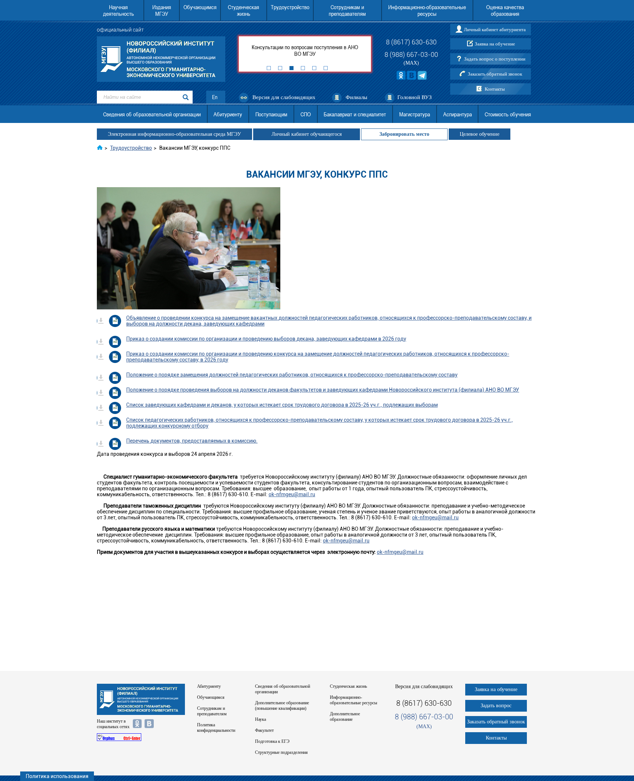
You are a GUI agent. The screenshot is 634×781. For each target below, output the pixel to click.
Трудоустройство (290, 7)
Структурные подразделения (281, 752)
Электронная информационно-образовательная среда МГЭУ (174, 134)
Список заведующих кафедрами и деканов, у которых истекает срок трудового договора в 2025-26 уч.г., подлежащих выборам (282, 405)
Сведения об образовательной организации (152, 114)
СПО (305, 114)
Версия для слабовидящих (284, 97)
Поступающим (271, 114)
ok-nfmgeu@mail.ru (292, 494)
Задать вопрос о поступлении (494, 59)
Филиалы (356, 97)
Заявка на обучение (495, 44)
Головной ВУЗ (414, 97)
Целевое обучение (479, 134)
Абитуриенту (228, 114)
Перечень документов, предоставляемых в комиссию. (192, 441)
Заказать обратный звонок (495, 74)
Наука (260, 719)
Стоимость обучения (508, 114)
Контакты (495, 89)
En (215, 97)
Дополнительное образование (345, 716)
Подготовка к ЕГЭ (272, 741)
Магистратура (414, 114)
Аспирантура (457, 114)
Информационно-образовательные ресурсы (427, 10)
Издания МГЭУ (161, 10)
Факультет (264, 730)
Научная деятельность (118, 10)
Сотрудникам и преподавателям (347, 10)
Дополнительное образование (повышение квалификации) (282, 705)
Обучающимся (199, 7)
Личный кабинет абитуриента (495, 29)
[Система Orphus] (141, 737)
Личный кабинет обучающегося (307, 134)
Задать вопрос (496, 705)
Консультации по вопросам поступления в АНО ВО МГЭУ (305, 50)
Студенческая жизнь (243, 10)
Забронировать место (404, 134)
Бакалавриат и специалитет (355, 114)
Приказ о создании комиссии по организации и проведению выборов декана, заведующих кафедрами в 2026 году (266, 339)
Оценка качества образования (505, 10)
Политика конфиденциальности (216, 727)
